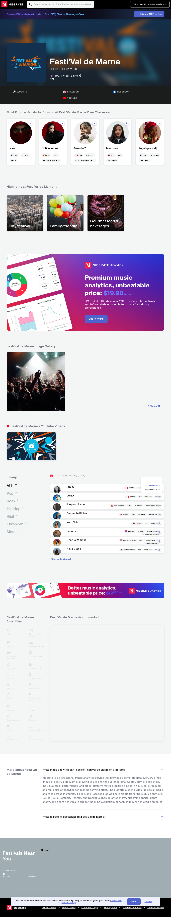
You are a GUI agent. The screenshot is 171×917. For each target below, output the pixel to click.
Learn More (96, 318)
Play (30, 123)
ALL (12, 485)
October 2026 (154, 486)
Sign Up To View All (61, 559)
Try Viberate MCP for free (149, 14)
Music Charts (68, 907)
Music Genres (49, 907)
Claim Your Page (89, 907)
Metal (13, 531)
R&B (12, 516)
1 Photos (152, 406)
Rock (12, 501)
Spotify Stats (110, 907)
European (16, 524)
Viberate (12, 4)
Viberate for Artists (132, 907)
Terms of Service (155, 907)
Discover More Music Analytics (150, 4)
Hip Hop (15, 508)
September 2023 (152, 489)
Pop (12, 493)
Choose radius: (9, 870)
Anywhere (32, 876)
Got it (134, 901)
